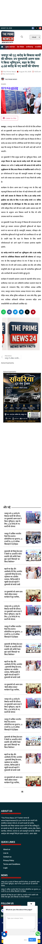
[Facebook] (33, 28)
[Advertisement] (21, 13)
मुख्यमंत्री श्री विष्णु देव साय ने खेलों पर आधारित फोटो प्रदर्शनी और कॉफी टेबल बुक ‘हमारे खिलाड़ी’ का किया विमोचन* (13, 556)
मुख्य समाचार (10, 47)
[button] (3, 312)
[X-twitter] (36, 28)
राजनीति (38, 47)
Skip (25, 939)
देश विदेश (20, 47)
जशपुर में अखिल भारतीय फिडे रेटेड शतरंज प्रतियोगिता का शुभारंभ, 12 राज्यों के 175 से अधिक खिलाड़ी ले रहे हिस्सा (13, 539)
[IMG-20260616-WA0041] (22, 422)
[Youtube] (40, 28)
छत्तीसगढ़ (29, 47)
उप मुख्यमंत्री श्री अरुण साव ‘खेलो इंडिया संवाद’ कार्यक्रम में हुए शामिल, (13, 594)
